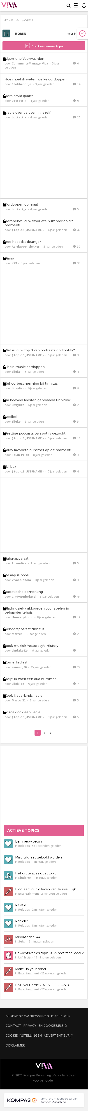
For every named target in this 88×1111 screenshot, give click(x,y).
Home (8, 20)
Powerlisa (19, 563)
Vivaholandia (22, 580)
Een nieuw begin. (28, 842)
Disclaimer (15, 1045)
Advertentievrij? (58, 1035)
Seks (21, 942)
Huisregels (60, 1015)
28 (78, 405)
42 (78, 230)
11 (78, 438)
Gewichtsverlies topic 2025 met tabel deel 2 (49, 953)
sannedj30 (19, 667)
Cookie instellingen (24, 1035)
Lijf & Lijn (25, 958)
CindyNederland (24, 596)
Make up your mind (30, 969)
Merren (17, 634)
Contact (13, 1025)
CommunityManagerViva (30, 63)
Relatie (20, 905)
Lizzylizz (18, 388)
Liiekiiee (18, 684)
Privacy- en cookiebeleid (45, 1025)
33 (78, 455)
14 (78, 84)
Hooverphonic (23, 617)
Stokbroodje (22, 84)
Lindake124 (20, 650)
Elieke (16, 372)
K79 (14, 263)
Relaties (24, 846)
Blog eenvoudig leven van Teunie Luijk (45, 889)
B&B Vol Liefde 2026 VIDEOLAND (42, 985)
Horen (27, 20)
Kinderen (25, 878)
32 (78, 246)
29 (78, 667)
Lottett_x (19, 101)
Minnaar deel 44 (27, 937)
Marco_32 (19, 700)
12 (78, 617)
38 (78, 263)
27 (78, 117)
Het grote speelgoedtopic (35, 874)
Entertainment (28, 894)
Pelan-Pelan (21, 455)
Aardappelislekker (26, 246)
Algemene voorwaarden (27, 1015)
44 (78, 596)
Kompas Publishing (53, 1102)
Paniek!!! (21, 921)
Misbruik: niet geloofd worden (38, 858)
